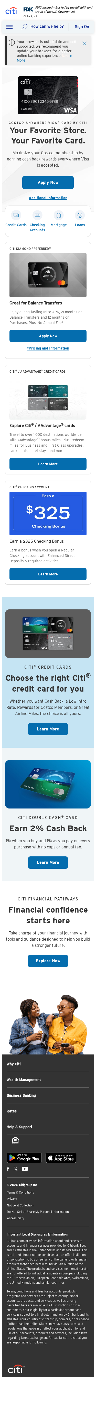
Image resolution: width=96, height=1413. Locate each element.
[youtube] (25, 1168)
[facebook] (8, 1168)
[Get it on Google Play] (24, 1158)
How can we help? (47, 26)
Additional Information (50, 198)
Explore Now (52, 960)
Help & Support (20, 1127)
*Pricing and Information (57, 348)
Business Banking (21, 1095)
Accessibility (15, 1218)
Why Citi (14, 1064)
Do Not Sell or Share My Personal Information (38, 1212)
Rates (12, 1111)
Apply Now (56, 182)
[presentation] (56, 16)
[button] (9, 27)
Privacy (12, 1199)
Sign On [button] (82, 26)
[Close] (84, 42)
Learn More (62, 464)
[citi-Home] (11, 11)
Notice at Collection (20, 1205)
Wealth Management (24, 1080)
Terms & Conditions (20, 1192)
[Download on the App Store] (61, 1158)
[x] (15, 1168)
